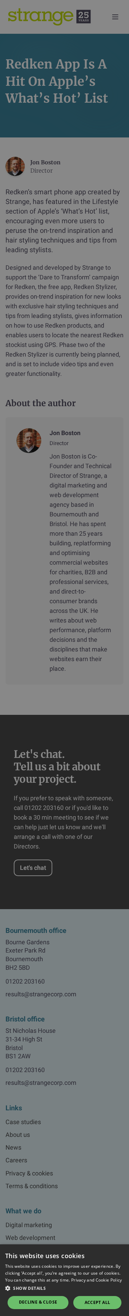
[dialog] (64, 658)
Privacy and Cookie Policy (96, 1280)
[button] (64, 1288)
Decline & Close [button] (38, 1302)
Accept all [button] (97, 1302)
